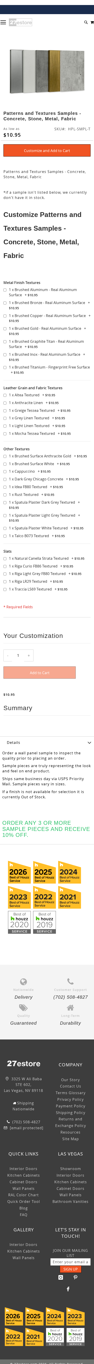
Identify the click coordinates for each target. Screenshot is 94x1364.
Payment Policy (70, 1106)
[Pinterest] (75, 1277)
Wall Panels (24, 1188)
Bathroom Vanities (70, 1201)
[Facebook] (68, 1289)
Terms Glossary (71, 1092)
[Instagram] (60, 1277)
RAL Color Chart (23, 1194)
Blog (23, 1208)
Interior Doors (23, 1168)
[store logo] (20, 22)
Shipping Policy (70, 1112)
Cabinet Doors (23, 1181)
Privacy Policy (70, 1099)
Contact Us (70, 1086)
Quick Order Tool (23, 1201)
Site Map (70, 1138)
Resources (70, 1132)
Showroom (70, 1168)
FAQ (23, 1214)
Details (13, 742)
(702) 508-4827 (25, 1121)
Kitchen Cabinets (23, 1175)
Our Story (70, 1079)
